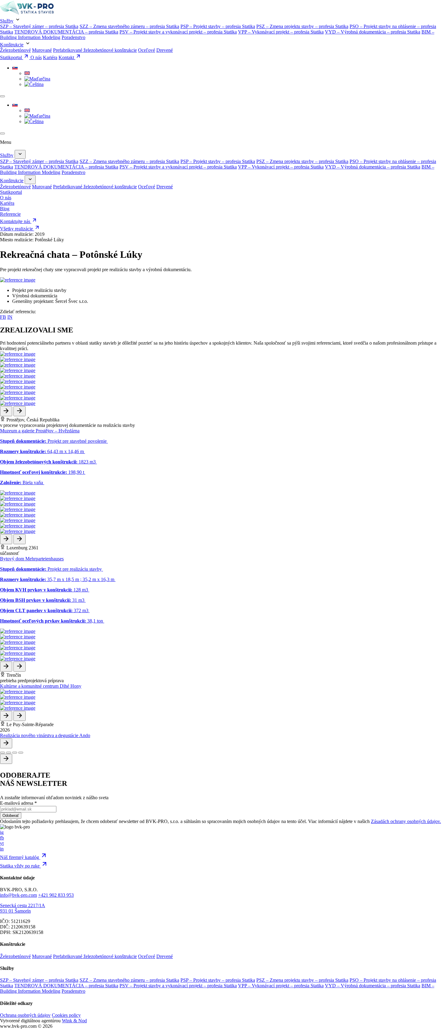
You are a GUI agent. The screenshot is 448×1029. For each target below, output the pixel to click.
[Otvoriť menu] (2, 96)
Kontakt (67, 57)
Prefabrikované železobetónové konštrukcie (95, 50)
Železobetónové (15, 50)
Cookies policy (66, 1015)
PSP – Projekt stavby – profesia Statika (217, 26)
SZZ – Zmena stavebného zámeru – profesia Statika (129, 26)
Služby (6, 20)
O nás (36, 57)
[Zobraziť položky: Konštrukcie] (30, 179)
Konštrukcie (11, 44)
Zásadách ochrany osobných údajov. (406, 821)
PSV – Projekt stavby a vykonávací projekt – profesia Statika (178, 31)
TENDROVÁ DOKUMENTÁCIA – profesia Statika (66, 31)
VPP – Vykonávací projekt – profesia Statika (281, 31)
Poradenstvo (73, 37)
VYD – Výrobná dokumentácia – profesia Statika (372, 31)
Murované (42, 50)
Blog (4, 208)
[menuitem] (15, 67)
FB (3, 317)
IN (9, 317)
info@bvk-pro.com (18, 895)
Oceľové (146, 50)
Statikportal (11, 57)
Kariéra (50, 57)
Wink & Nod (74, 1020)
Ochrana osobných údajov (25, 1015)
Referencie (10, 214)
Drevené (164, 50)
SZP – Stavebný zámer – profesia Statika (39, 26)
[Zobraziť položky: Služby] (20, 154)
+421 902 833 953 (56, 895)
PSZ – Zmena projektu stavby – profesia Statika (302, 26)
